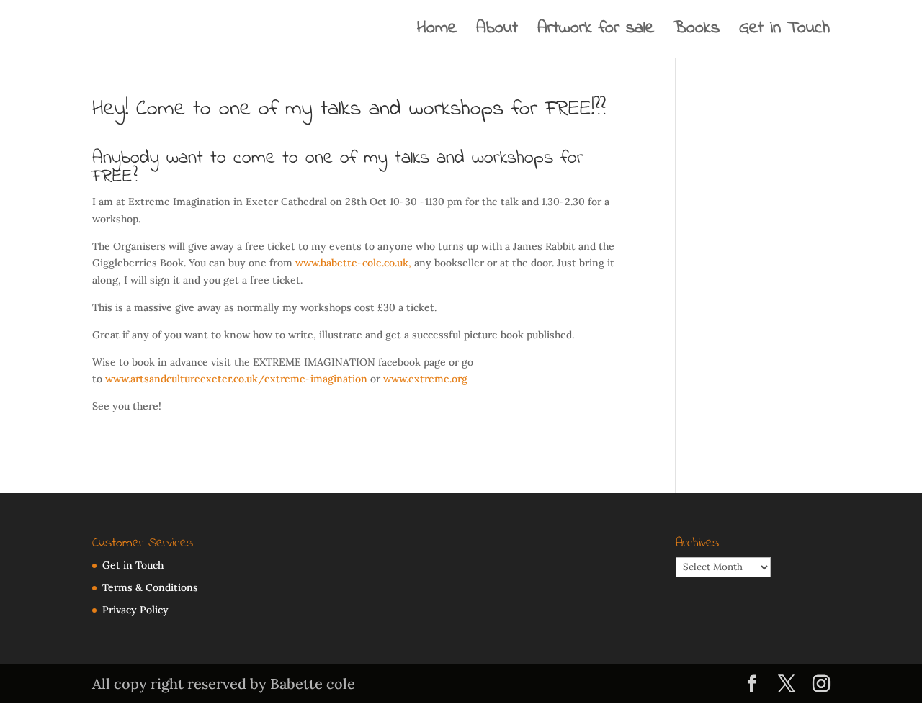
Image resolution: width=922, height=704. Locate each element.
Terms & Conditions (150, 587)
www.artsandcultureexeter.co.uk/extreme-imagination (236, 378)
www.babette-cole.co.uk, (354, 262)
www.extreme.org (425, 378)
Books (696, 32)
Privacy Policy (135, 609)
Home (437, 32)
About (497, 32)
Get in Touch (784, 32)
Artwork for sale (595, 32)
